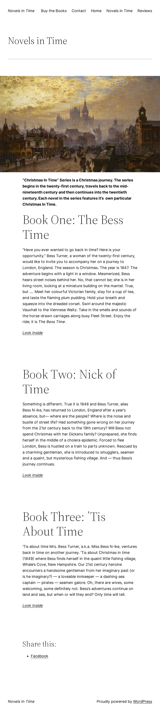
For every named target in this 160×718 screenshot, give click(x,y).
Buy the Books (54, 11)
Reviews (145, 11)
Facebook (39, 656)
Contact (79, 11)
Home (96, 11)
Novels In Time (21, 11)
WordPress (142, 701)
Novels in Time (119, 11)
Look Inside (32, 333)
